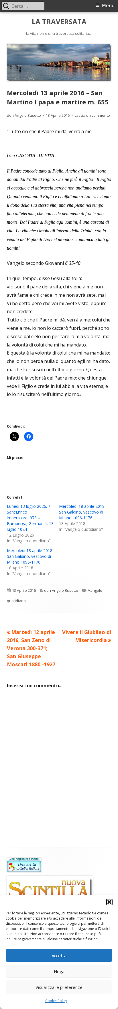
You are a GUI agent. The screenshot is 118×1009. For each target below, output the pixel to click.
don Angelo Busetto (24, 115)
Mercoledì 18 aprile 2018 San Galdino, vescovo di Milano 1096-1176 (82, 511)
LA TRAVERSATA (59, 21)
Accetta (59, 955)
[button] (109, 902)
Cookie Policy (56, 1000)
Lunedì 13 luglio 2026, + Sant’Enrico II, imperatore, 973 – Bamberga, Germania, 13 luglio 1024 (30, 517)
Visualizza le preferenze (59, 987)
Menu (108, 5)
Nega (59, 971)
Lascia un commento (92, 115)
